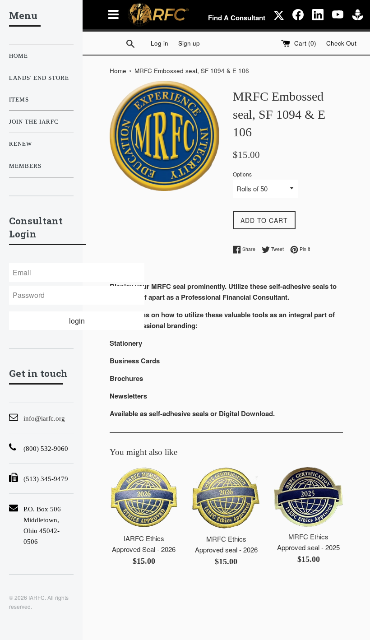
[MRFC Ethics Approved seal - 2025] (308, 497)
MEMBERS (25, 166)
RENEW (20, 144)
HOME (18, 56)
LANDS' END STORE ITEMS (39, 89)
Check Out (341, 43)
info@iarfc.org (44, 418)
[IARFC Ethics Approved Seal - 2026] (144, 498)
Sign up (189, 43)
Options (242, 174)
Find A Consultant (236, 18)
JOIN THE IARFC (34, 122)
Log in (159, 43)
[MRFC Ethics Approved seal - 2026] (226, 498)
